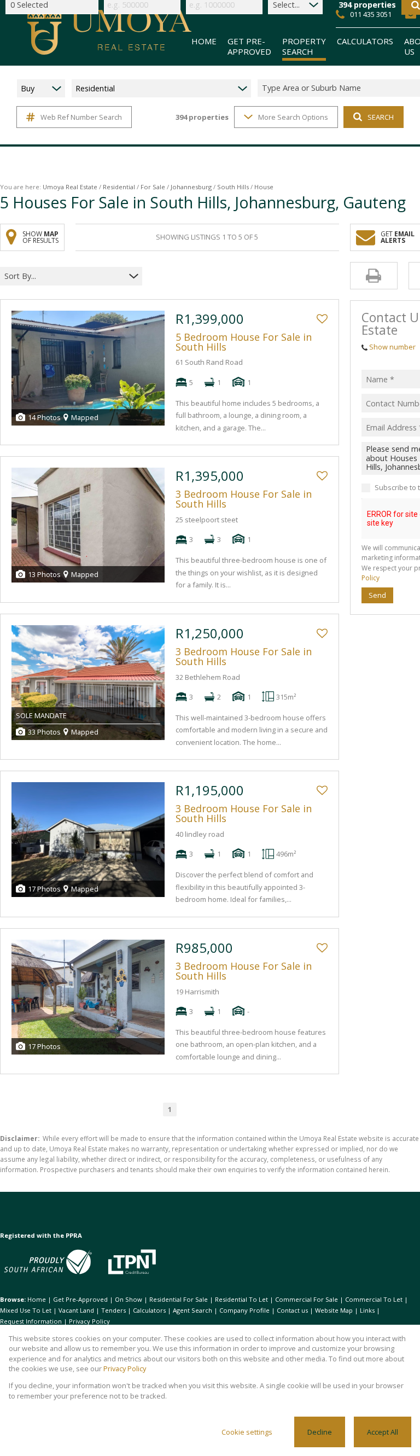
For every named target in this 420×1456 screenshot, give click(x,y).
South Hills (233, 187)
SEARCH (381, 117)
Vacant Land (76, 1310)
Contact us (292, 1310)
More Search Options (293, 117)
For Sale (153, 187)
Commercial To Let (373, 1299)
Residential (119, 187)
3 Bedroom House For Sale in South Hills (244, 499)
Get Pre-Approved (80, 1299)
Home (36, 1299)
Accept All (382, 1432)
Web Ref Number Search (81, 117)
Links (367, 1310)
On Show (128, 1299)
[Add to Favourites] (322, 318)
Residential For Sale (178, 1299)
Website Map (334, 1310)
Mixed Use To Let (25, 1310)
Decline (319, 1432)
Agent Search (192, 1310)
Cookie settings (246, 1432)
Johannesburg (191, 187)
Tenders (113, 1310)
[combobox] (64, 276)
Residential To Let (241, 1299)
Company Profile (244, 1310)
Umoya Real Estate (70, 187)
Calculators (149, 1310)
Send (377, 595)
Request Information (31, 1321)
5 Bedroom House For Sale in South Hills (244, 342)
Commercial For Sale (306, 1299)
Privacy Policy (89, 1321)
